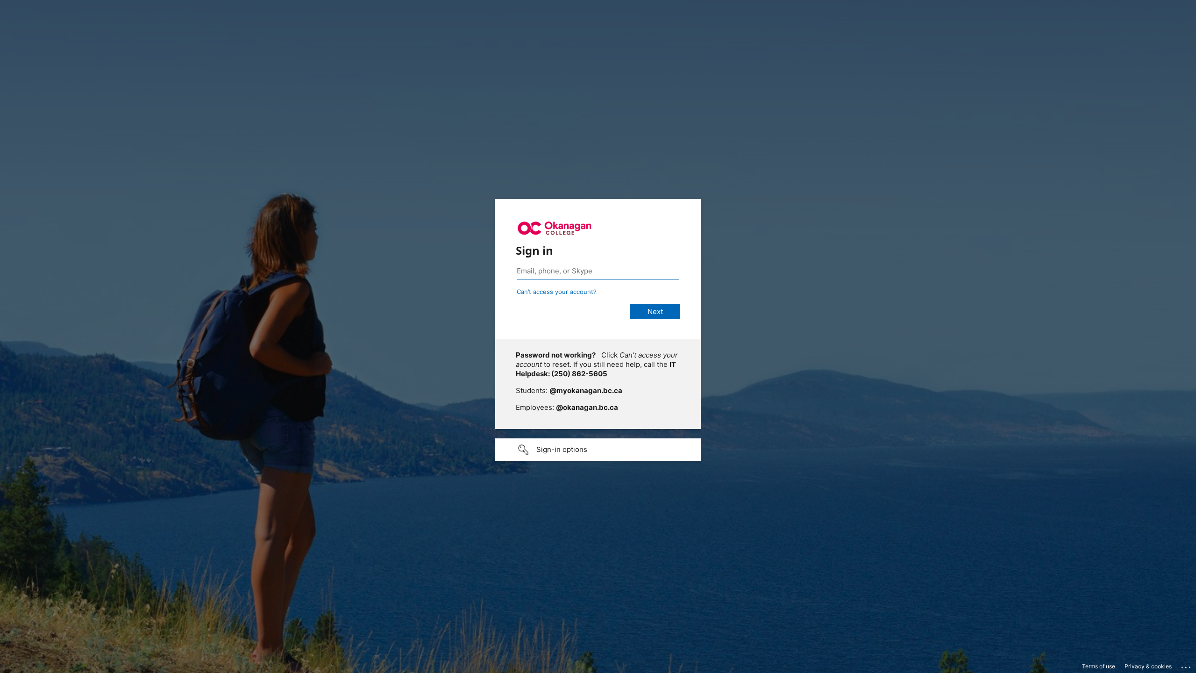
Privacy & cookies (1148, 666)
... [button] (1186, 665)
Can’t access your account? (557, 291)
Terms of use (1098, 666)
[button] (598, 449)
